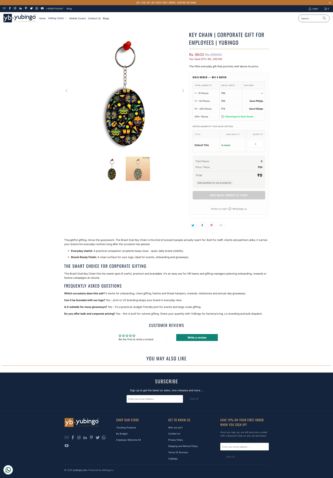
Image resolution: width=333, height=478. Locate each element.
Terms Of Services (178, 452)
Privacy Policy (175, 439)
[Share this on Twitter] (193, 225)
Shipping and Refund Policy (183, 446)
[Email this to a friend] (221, 225)
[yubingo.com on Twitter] (31, 8)
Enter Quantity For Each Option (213, 126)
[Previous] (67, 90)
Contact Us (174, 433)
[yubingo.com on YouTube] (42, 8)
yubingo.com (80, 470)
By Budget (121, 433)
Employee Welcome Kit (128, 439)
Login (315, 8)
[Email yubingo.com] (4, 8)
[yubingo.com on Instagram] (15, 8)
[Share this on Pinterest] (211, 225)
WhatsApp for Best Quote (237, 116)
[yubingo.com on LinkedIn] (20, 8)
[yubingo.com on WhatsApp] (36, 8)
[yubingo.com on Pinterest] (25, 8)
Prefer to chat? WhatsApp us (229, 208)
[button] (57, 18)
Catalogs (173, 458)
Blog (69, 8)
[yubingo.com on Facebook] (9, 8)
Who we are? (175, 427)
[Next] (183, 90)
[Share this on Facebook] (202, 225)
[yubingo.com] (19, 18)
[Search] (324, 18)
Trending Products (126, 427)
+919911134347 (54, 8)
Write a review (197, 337)
